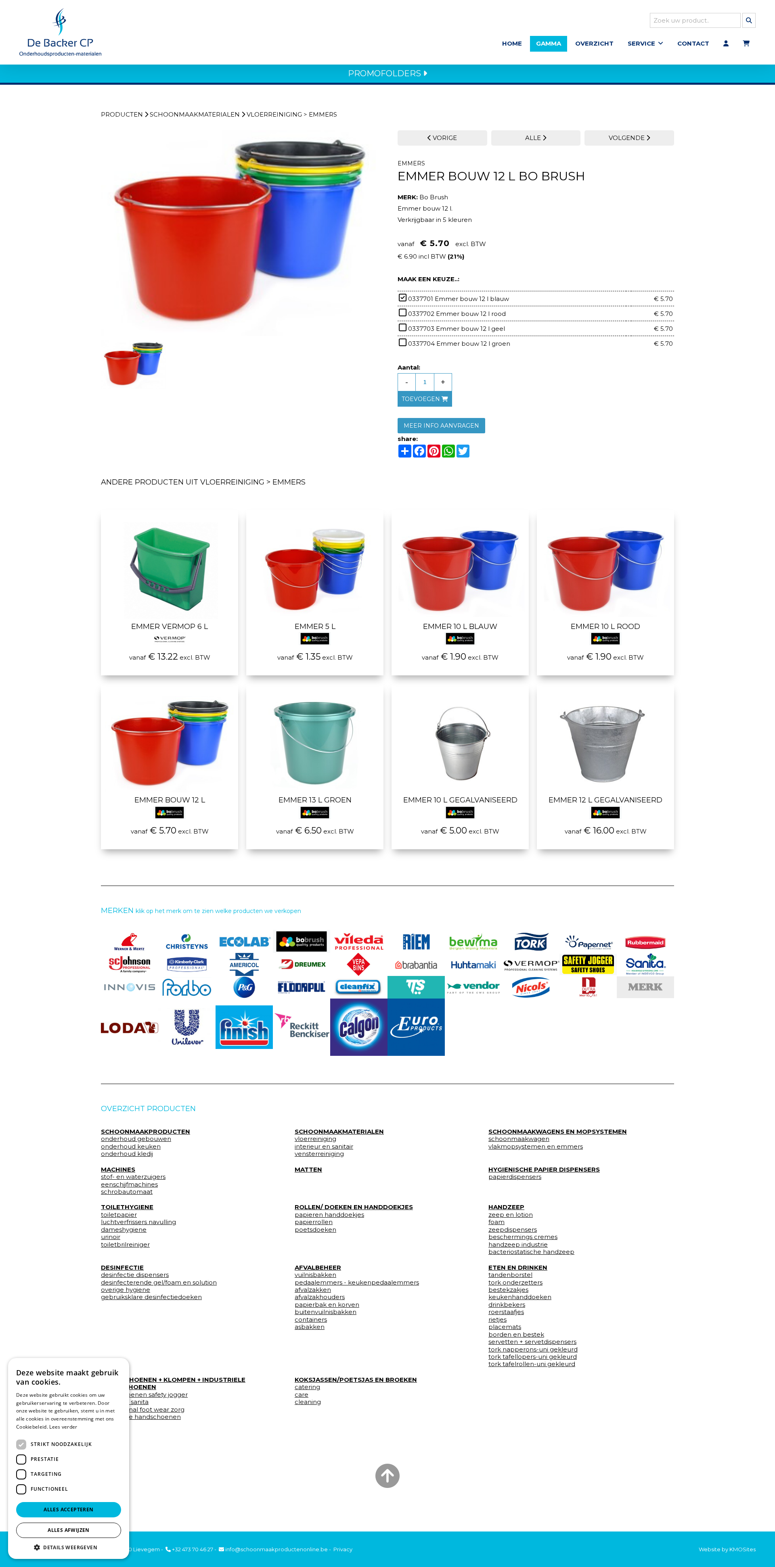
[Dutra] (588, 987)
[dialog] (68, 1458)
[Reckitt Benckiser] (301, 1028)
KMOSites (742, 1549)
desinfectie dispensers (135, 1275)
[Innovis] (129, 987)
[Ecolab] (244, 941)
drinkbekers (506, 1304)
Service (641, 43)
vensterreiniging (319, 1153)
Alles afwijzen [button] (69, 1530)
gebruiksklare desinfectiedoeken (151, 1297)
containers (311, 1319)
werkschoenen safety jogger (144, 1394)
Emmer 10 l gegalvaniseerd (460, 800)
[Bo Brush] (301, 941)
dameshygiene (124, 1229)
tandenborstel (510, 1275)
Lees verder (63, 1426)
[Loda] (129, 1027)
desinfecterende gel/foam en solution (159, 1282)
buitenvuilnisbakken (325, 1312)
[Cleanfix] (359, 987)
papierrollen (314, 1222)
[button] (68, 1547)
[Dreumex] (301, 964)
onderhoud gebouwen (136, 1139)
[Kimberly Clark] (187, 964)
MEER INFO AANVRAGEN (441, 425)
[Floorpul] (301, 987)
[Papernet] (588, 941)
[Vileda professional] (359, 941)
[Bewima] (473, 941)
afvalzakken (313, 1289)
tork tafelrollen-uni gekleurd (531, 1364)
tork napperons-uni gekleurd (533, 1349)
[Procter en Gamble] (244, 987)
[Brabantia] (416, 964)
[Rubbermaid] (645, 941)
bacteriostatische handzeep (531, 1252)
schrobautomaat (127, 1191)
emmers (323, 114)
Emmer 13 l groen (315, 800)
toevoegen (422, 399)
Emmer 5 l (315, 626)
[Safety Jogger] (588, 964)
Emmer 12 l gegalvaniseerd (605, 800)
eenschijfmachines (129, 1184)
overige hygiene (125, 1289)
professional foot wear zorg (142, 1409)
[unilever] (187, 1027)
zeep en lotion (510, 1214)
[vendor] (473, 987)
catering (307, 1387)
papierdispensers (514, 1176)
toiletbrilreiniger (125, 1244)
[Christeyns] (187, 941)
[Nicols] (530, 987)
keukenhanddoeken (519, 1297)
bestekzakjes (508, 1289)
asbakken (310, 1327)
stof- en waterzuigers (133, 1176)
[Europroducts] (416, 1027)
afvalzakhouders (320, 1297)
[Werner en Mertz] (129, 941)
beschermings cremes (522, 1237)
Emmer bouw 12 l (169, 800)
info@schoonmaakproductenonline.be (276, 1549)
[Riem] (416, 941)
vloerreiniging (274, 114)
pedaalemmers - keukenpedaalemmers (357, 1282)
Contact (693, 43)
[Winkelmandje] (746, 43)
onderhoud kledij (127, 1153)
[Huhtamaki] (473, 964)
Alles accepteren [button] (68, 1509)
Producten (122, 114)
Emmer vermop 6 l (169, 626)
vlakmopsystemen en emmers (535, 1146)
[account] (726, 43)
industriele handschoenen (141, 1417)
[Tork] (530, 941)
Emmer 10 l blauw (460, 626)
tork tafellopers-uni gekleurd (532, 1356)
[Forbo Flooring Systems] (187, 987)
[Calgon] (359, 1027)
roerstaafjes (506, 1312)
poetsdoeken (315, 1229)
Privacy (342, 1549)
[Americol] (244, 964)
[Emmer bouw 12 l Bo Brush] (239, 233)
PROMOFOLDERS (385, 73)
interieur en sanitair (324, 1146)
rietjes (497, 1319)
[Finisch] (244, 1027)
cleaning (308, 1402)
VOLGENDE (627, 138)
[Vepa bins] (359, 964)
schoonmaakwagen (518, 1139)
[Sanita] (645, 964)
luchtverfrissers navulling (138, 1222)
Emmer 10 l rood (605, 626)
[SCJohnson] (129, 964)
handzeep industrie (518, 1244)
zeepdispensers (512, 1229)
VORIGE (444, 138)
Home (512, 43)
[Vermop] (530, 964)
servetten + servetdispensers (532, 1342)
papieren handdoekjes (329, 1214)
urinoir (110, 1237)
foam (496, 1222)
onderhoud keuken (131, 1146)
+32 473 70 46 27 (192, 1549)
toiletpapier (119, 1214)
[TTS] (416, 987)
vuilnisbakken (315, 1275)
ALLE (533, 138)
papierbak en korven (327, 1304)
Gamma (548, 43)
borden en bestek (516, 1334)
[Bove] (645, 987)
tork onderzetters (515, 1282)
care (301, 1394)
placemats (504, 1327)
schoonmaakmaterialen (195, 114)
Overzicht (594, 43)
